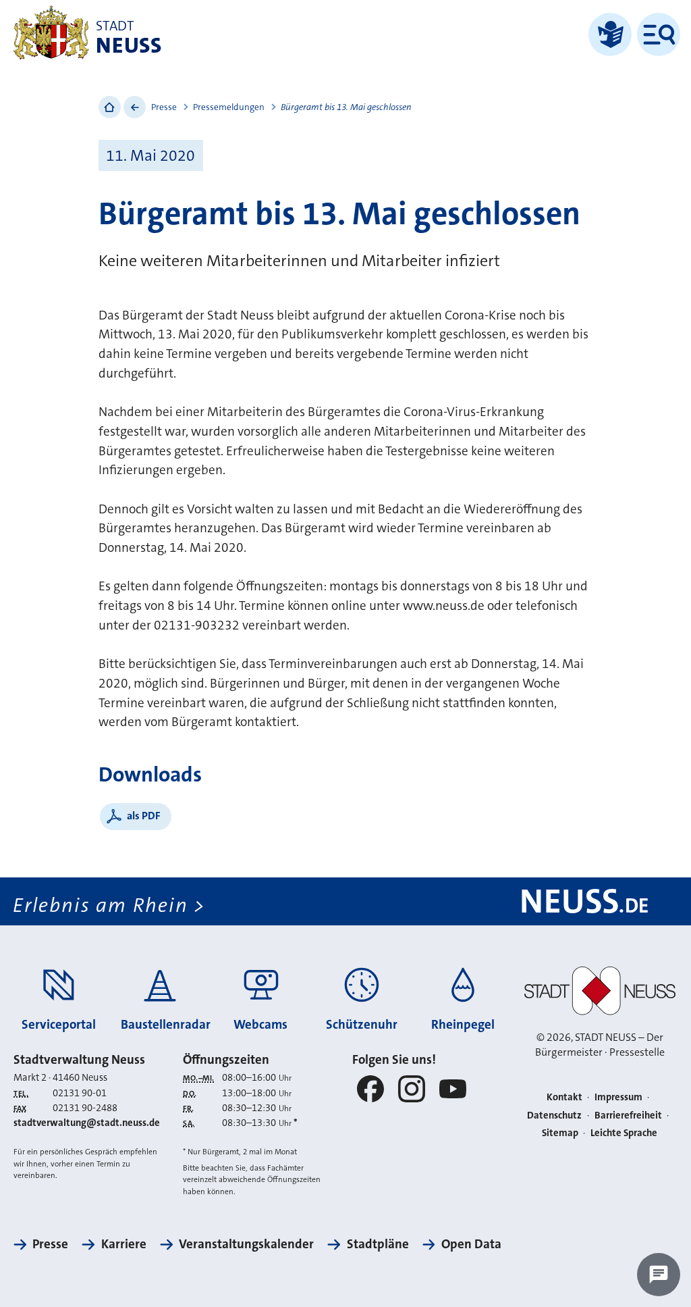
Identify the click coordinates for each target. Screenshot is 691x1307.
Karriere (123, 1243)
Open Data (471, 1243)
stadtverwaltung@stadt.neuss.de (86, 1123)
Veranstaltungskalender (246, 1243)
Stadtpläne (377, 1243)
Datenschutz (554, 1115)
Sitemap (560, 1133)
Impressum (618, 1097)
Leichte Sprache (623, 1133)
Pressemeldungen (229, 107)
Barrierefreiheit (628, 1115)
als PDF (144, 816)
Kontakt (564, 1097)
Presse (164, 107)
